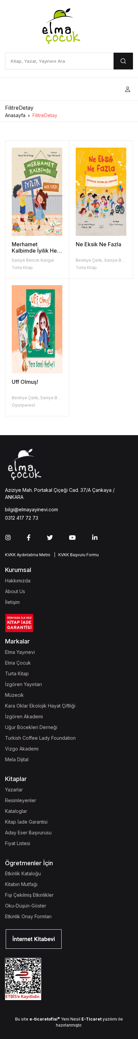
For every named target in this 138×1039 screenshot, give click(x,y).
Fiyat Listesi (17, 843)
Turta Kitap (22, 267)
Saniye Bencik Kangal (33, 260)
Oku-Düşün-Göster (25, 905)
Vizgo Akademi (22, 748)
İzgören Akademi (24, 716)
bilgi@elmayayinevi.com (31, 509)
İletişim (12, 602)
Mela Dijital (16, 759)
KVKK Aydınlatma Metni (27, 554)
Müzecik (14, 695)
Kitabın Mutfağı (21, 884)
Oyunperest (23, 405)
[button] (127, 89)
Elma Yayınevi (20, 652)
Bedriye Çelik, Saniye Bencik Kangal (47, 397)
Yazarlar (14, 789)
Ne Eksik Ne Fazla (98, 244)
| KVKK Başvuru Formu (75, 554)
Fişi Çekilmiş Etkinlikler (29, 895)
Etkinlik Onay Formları (28, 916)
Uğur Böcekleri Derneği (31, 727)
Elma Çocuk (18, 663)
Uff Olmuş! (25, 381)
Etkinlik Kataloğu (23, 873)
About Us (15, 591)
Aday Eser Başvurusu (28, 832)
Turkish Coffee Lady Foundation (40, 738)
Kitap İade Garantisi (26, 822)
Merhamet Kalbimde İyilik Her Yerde (35, 250)
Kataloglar (16, 811)
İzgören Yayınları (23, 684)
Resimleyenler (20, 800)
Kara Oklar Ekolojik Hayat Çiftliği (40, 706)
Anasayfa (15, 115)
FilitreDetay (44, 115)
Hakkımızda (17, 580)
